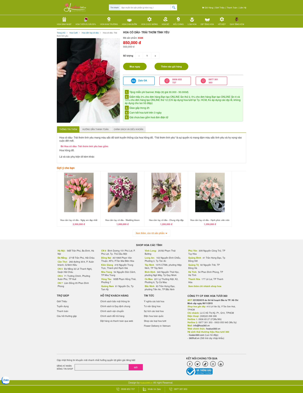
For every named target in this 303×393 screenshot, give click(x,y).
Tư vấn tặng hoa (152, 306)
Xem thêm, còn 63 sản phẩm (150, 233)
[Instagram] (213, 364)
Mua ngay (135, 66)
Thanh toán (231, 7)
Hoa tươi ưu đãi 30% (86, 24)
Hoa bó (165, 24)
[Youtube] (220, 364)
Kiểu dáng (178, 24)
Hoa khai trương (109, 24)
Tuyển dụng (63, 306)
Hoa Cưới (73, 32)
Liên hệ (242, 7)
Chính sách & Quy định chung (115, 306)
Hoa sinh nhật (64, 24)
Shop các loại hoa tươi (155, 320)
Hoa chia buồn (129, 24)
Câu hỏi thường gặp (67, 316)
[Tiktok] (205, 364)
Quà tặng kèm (237, 24)
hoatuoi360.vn (146, 382)
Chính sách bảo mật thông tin (115, 301)
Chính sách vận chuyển (112, 311)
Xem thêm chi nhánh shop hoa (204, 286)
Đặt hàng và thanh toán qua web (116, 320)
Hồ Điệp (222, 24)
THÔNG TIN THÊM (68, 129)
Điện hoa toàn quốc (153, 316)
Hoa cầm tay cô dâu (90, 32)
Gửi (135, 367)
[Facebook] (190, 364)
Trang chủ (61, 32)
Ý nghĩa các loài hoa (154, 301)
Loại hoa (192, 24)
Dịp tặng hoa (207, 24)
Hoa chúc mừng (149, 24)
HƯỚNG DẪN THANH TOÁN (95, 129)
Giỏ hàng (208, 7)
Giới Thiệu (219, 7)
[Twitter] (197, 364)
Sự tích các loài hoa (154, 311)
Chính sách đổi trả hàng (112, 316)
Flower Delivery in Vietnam (157, 325)
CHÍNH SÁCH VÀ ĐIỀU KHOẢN (128, 129)
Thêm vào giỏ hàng (171, 66)
